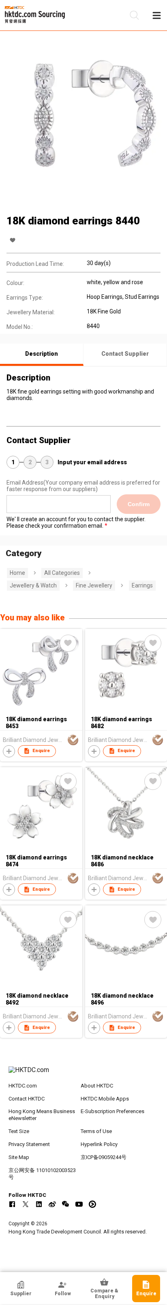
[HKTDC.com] (84, 1074)
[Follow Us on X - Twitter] (25, 1204)
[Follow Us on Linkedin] (39, 1204)
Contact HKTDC (27, 1099)
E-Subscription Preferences (112, 1111)
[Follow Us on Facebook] (12, 1204)
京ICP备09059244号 (103, 1157)
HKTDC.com (23, 1086)
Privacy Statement (29, 1144)
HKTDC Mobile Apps (105, 1099)
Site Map (19, 1157)
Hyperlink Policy (99, 1144)
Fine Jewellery (94, 585)
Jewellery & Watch (33, 585)
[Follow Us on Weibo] (52, 1204)
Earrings (142, 585)
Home (17, 573)
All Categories (62, 573)
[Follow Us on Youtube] (79, 1204)
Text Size (19, 1131)
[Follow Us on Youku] (92, 1204)
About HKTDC (97, 1086)
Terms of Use (96, 1131)
